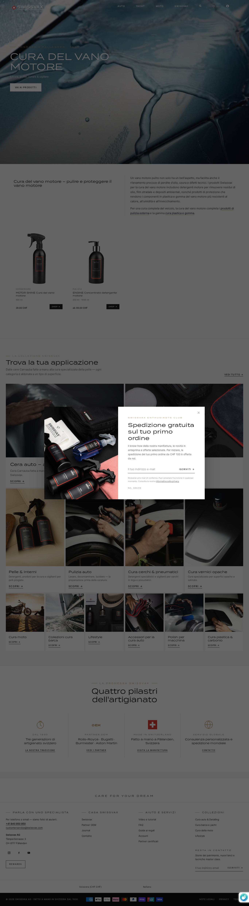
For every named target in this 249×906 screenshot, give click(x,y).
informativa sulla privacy (167, 481)
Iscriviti (185, 469)
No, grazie (134, 488)
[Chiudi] (198, 412)
